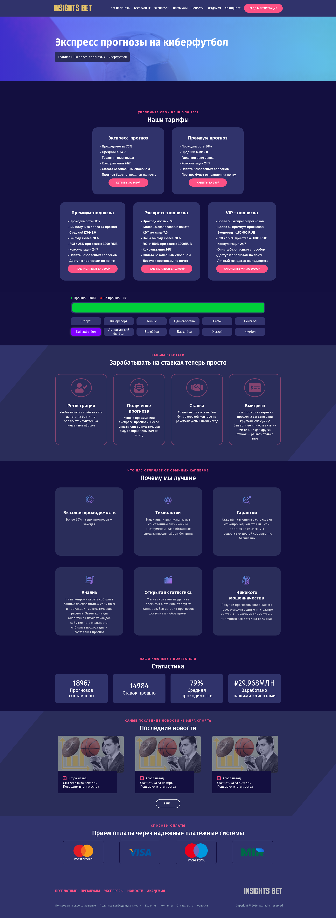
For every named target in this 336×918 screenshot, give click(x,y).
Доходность (233, 8)
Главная (64, 57)
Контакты (166, 905)
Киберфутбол (86, 331)
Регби (217, 321)
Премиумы (180, 8)
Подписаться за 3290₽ (93, 268)
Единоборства (184, 321)
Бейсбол (250, 321)
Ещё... (168, 803)
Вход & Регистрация (263, 8)
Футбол (250, 331)
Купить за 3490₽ (128, 182)
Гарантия (151, 905)
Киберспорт (118, 321)
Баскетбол (184, 331)
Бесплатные (142, 8)
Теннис (151, 321)
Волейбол (151, 331)
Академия (214, 8)
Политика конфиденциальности (120, 905)
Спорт (85, 321)
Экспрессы (161, 8)
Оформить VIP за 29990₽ (242, 268)
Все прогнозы (120, 8)
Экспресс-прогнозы (88, 57)
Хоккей (217, 331)
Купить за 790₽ (208, 182)
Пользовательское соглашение (75, 905)
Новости (198, 8)
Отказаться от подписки (192, 905)
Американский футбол (118, 331)
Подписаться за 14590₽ (167, 268)
